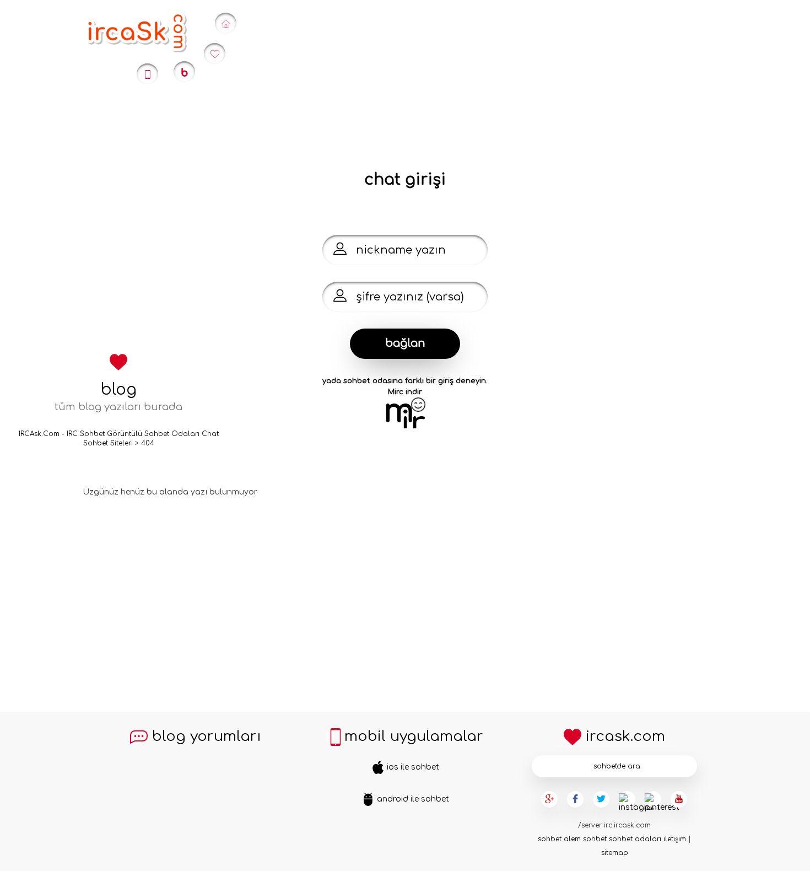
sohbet (549, 839)
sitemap (614, 853)
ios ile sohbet (412, 767)
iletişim (674, 839)
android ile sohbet (412, 799)
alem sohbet (585, 839)
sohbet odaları (635, 839)
